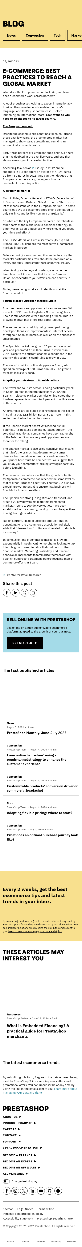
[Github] (49, 1191)
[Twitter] (24, 592)
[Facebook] (6, 592)
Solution (10, 1241)
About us (10, 1117)
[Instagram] (15, 1191)
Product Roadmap (17, 1123)
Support (10, 1141)
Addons (25, 1241)
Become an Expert (17, 1161)
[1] (34, 168)
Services (41, 1241)
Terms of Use (45, 1209)
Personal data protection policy (23, 1214)
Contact (10, 1135)
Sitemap (8, 1209)
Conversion (35, 35)
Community (56, 1241)
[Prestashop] (17, 9)
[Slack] (58, 1191)
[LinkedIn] (15, 592)
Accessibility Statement (18, 1218)
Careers (9, 1129)
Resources (71, 1241)
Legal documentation (21, 1147)
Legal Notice (25, 1209)
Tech (57, 35)
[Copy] (33, 592)
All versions (13, 1173)
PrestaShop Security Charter (55, 1218)
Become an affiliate (19, 1167)
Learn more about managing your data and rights (35, 931)
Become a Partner (17, 1155)
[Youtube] (41, 1191)
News (11, 35)
